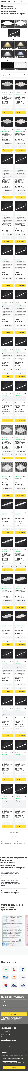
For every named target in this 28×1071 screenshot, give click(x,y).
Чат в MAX (5, 1035)
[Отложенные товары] (19, 2)
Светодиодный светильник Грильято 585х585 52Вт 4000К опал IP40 (20, 480)
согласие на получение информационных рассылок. (12, 1021)
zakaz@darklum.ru (8, 1040)
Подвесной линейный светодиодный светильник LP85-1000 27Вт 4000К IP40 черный (7, 270)
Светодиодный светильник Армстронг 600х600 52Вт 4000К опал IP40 (20, 135)
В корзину (8, 112)
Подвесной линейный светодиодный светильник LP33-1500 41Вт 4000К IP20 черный (20, 317)
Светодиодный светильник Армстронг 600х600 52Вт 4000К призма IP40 (7, 135)
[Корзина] (22, 2)
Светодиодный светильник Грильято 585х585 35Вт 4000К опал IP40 (20, 443)
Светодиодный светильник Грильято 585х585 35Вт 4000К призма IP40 (6, 443)
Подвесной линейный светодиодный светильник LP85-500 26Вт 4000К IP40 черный (20, 226)
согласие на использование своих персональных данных (13, 1018)
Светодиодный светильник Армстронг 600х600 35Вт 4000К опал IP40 (20, 98)
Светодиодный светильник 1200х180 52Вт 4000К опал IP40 (20, 554)
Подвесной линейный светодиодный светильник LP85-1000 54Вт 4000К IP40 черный (20, 270)
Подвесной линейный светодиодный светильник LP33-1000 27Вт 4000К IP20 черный (20, 182)
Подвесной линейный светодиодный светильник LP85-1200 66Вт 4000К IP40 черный (20, 361)
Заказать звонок (15, 1046)
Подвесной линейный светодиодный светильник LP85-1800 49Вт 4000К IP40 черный (7, 720)
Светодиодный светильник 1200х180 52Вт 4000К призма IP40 (6, 555)
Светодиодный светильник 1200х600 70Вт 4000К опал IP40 (20, 591)
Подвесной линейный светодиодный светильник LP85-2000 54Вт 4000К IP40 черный (7, 764)
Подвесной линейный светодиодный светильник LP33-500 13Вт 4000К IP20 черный (6, 182)
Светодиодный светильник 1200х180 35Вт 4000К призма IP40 (6, 517)
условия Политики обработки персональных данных (11, 1020)
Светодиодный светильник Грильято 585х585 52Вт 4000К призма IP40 (6, 480)
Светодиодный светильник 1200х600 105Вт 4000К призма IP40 (7, 629)
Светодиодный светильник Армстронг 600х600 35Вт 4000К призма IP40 (7, 98)
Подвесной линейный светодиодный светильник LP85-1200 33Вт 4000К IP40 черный (7, 361)
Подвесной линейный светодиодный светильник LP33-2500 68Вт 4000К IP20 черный (7, 811)
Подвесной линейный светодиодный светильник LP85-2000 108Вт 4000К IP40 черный (20, 764)
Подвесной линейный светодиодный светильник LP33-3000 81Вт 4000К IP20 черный (20, 811)
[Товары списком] (3, 75)
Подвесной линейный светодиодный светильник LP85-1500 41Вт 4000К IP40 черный (7, 405)
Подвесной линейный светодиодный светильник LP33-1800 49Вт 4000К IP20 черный (7, 676)
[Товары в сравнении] (17, 2)
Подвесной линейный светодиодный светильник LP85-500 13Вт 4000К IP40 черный (6, 226)
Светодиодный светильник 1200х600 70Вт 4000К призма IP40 (7, 592)
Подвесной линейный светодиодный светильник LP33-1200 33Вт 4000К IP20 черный (7, 317)
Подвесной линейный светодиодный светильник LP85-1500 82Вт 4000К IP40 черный (20, 405)
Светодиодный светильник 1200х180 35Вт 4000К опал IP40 (20, 517)
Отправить (14, 1014)
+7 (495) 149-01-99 (8, 1028)
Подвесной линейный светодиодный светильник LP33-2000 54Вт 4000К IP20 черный (20, 676)
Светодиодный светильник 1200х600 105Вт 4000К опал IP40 (20, 629)
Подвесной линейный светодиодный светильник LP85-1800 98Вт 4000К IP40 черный (20, 720)
